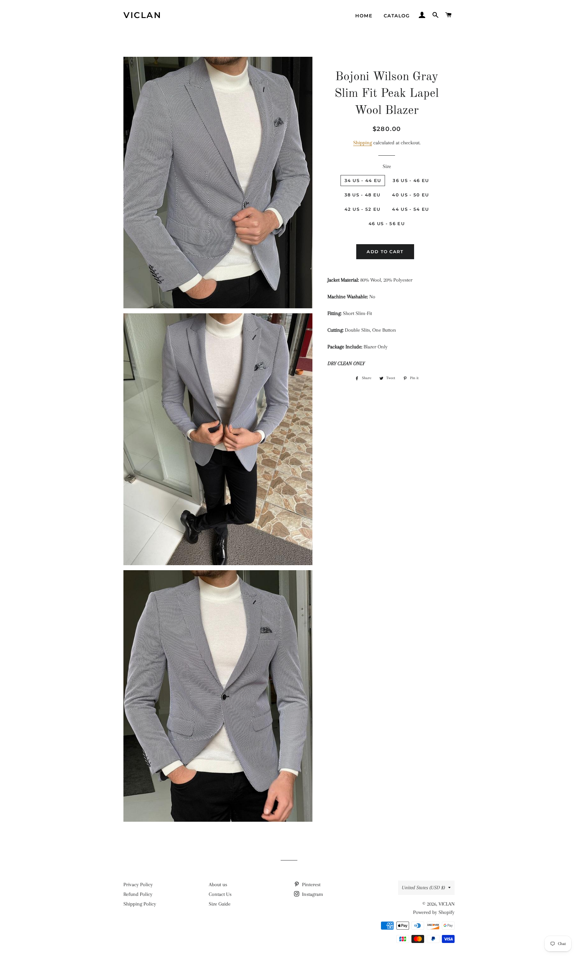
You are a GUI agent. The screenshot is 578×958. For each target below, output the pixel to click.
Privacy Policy (138, 885)
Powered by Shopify (434, 912)
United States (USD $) (423, 888)
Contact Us (220, 894)
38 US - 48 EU (363, 194)
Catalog (397, 16)
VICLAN (142, 15)
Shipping (362, 143)
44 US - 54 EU (410, 209)
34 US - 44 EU (363, 180)
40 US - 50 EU (410, 194)
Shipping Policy (139, 904)
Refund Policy (138, 894)
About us (218, 885)
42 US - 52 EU (363, 209)
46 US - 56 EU (387, 223)
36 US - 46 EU (411, 180)
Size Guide (219, 904)
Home (363, 16)
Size (387, 166)
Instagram (312, 894)
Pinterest (310, 885)
